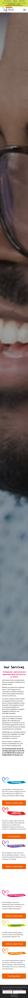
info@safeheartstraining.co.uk (14, 5)
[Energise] (14, 923)
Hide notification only (19, 992)
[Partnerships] (14, 893)
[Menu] (24, 9)
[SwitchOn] (14, 951)
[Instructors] (14, 844)
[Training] (14, 780)
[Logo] (11, 9)
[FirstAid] (14, 811)
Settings (14, 995)
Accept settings (7, 992)
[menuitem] (24, 9)
